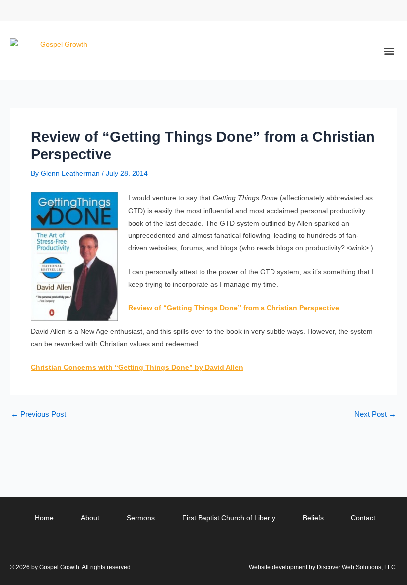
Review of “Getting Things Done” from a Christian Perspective (233, 308)
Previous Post (38, 414)
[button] (389, 10)
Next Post (375, 414)
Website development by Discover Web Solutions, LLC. (323, 567)
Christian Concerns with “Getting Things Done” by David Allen (137, 367)
